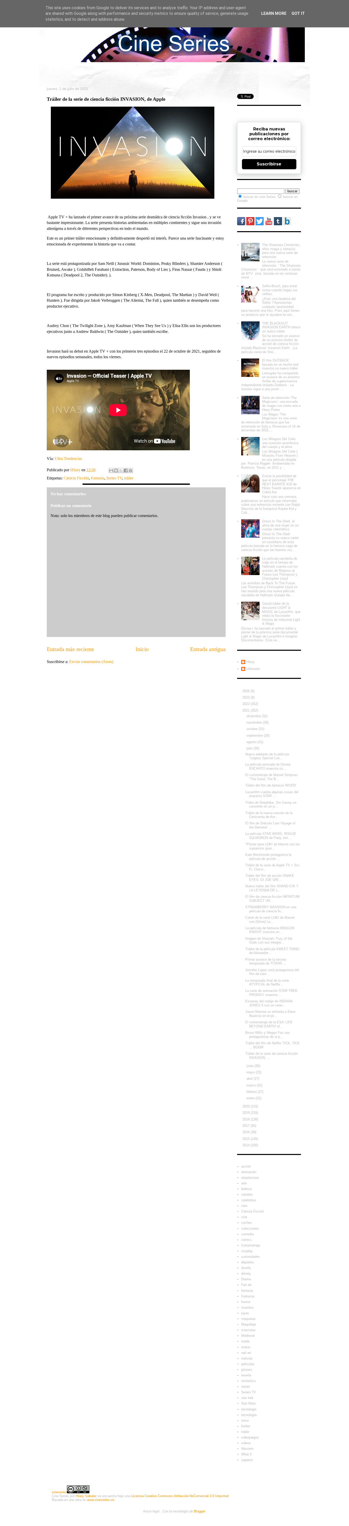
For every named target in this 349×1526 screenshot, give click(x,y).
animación (248, 1172)
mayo (251, 1072)
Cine (135, 72)
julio (250, 748)
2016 (246, 1132)
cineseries (59, 1492)
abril (250, 1079)
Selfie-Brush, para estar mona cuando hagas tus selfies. (280, 290)
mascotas (248, 1330)
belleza (246, 1189)
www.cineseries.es (100, 1500)
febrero (252, 1092)
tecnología (249, 1415)
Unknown (253, 669)
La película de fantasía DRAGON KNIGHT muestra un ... (269, 930)
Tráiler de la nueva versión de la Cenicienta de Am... (269, 815)
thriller (245, 1426)
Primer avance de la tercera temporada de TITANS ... (265, 962)
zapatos (247, 1460)
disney (246, 1273)
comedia (247, 1234)
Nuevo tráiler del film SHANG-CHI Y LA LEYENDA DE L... (271, 888)
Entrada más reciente (70, 649)
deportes (247, 1262)
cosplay (247, 1251)
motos (245, 1347)
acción (246, 1166)
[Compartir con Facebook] (125, 470)
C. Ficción (238, 72)
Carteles (111, 72)
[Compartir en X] (120, 470)
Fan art (246, 1285)
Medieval (247, 1336)
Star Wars (248, 1403)
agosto (252, 742)
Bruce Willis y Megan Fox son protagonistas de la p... (267, 1035)
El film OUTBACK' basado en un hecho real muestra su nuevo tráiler (280, 364)
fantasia (247, 1291)
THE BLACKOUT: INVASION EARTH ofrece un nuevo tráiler (281, 327)
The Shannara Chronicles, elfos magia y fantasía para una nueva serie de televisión (281, 251)
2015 (246, 1139)
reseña (246, 1375)
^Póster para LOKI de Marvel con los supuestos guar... (272, 846)
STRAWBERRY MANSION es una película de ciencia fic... (270, 909)
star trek (247, 1398)
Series (158, 72)
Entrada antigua (208, 649)
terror (245, 1420)
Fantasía (97, 478)
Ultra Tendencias (69, 458)
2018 (246, 1119)
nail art (246, 1353)
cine (244, 1217)
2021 (246, 710)
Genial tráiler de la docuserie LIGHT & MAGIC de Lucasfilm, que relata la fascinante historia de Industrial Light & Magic (281, 613)
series (245, 1386)
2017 (246, 1126)
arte (244, 1183)
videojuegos (250, 1437)
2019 (246, 1113)
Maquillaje (248, 1324)
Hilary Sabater (86, 1496)
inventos (247, 1307)
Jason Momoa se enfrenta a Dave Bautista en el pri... (270, 1014)
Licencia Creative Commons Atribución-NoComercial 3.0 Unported (179, 1496)
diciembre (254, 716)
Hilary (250, 662)
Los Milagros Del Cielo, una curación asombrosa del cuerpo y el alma (280, 443)
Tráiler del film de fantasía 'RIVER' (270, 785)
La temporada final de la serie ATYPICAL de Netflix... (267, 982)
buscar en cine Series (260, 197)
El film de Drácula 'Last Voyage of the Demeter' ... (270, 825)
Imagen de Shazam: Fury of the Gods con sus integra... (268, 941)
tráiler (128, 478)
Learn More (273, 13)
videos (246, 1443)
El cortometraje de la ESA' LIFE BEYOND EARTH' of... (269, 1024)
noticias (247, 1358)
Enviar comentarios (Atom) (91, 661)
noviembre (255, 722)
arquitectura (250, 1178)
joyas (245, 1313)
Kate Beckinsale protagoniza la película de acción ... (268, 857)
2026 (246, 691)
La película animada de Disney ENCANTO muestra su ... (268, 766)
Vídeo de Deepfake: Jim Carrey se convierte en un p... (270, 805)
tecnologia (248, 1409)
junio (250, 1066)
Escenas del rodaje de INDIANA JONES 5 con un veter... (269, 1003)
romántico (248, 1381)
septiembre (255, 735)
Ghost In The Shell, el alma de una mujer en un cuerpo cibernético (280, 525)
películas (247, 1364)
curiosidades (250, 1257)
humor (245, 1302)
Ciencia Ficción (76, 478)
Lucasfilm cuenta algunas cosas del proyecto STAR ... (271, 794)
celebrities (248, 1200)
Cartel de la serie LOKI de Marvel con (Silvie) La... (270, 920)
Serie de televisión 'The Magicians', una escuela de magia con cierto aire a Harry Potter (281, 404)
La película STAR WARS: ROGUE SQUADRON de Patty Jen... (270, 836)
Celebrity (81, 72)
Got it (298, 13)
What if (183, 72)
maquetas (248, 1319)
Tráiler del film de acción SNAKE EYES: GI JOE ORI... (269, 878)
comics (246, 1240)
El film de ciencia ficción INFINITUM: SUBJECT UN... (272, 899)
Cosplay (269, 72)
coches (246, 1223)
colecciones (250, 1228)
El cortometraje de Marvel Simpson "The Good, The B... (271, 777)
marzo (252, 1085)
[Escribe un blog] (116, 470)
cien (244, 1206)
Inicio (55, 72)
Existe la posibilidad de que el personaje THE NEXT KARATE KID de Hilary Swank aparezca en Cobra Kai (281, 484)
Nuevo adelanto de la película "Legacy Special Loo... (267, 756)
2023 (246, 697)
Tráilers (209, 72)
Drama (246, 1279)
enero (251, 1098)
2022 (246, 704)
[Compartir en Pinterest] (130, 470)
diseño (246, 1268)
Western (247, 1449)
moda (245, 1341)
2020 (246, 1106)
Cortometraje (250, 1245)
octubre (253, 729)
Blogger (199, 1511)
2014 (246, 1145)
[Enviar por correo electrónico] (111, 470)
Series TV (114, 478)
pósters (246, 1370)
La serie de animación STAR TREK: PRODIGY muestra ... (271, 993)
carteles (247, 1194)
